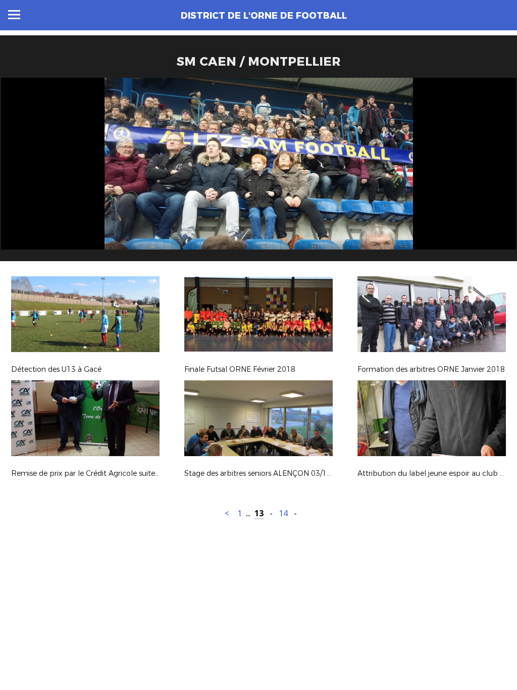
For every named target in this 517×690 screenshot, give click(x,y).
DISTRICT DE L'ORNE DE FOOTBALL (264, 15)
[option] (258, 173)
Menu (14, 14)
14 (283, 513)
